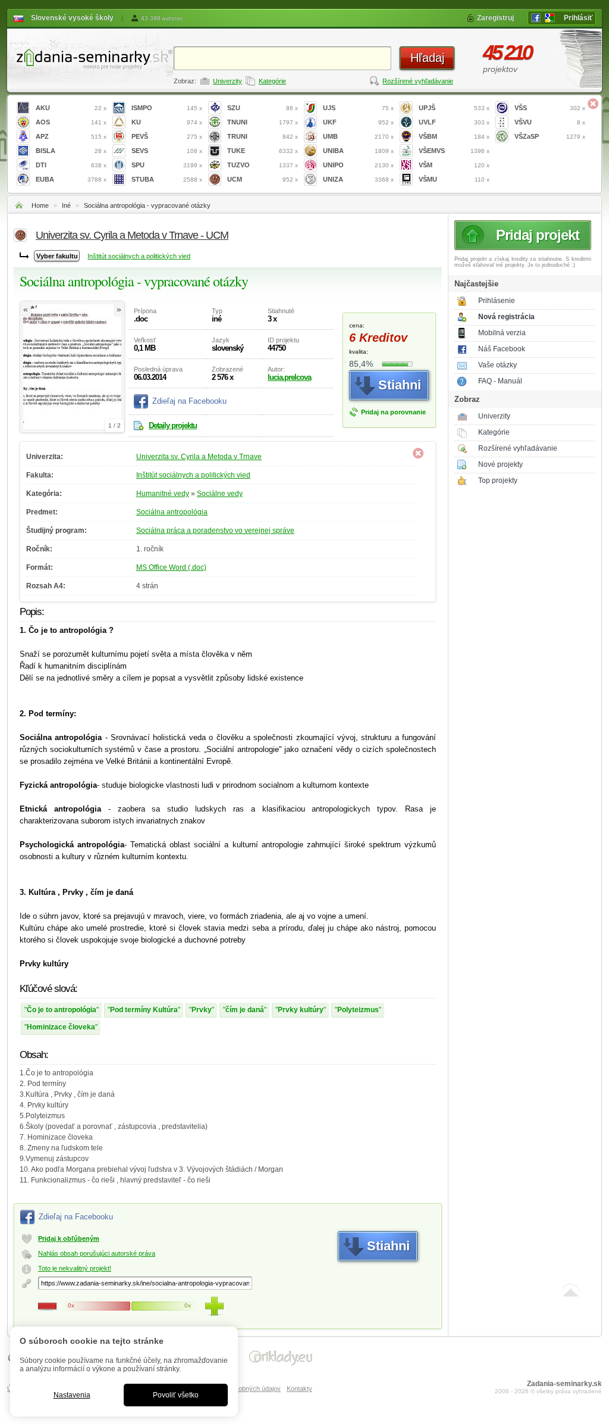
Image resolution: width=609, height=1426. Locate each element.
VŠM (454, 165)
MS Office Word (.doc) (171, 567)
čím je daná (244, 1010)
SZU (262, 107)
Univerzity (227, 81)
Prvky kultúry (301, 1010)
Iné (66, 205)
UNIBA (358, 150)
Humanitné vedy (162, 493)
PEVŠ (166, 136)
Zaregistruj (495, 18)
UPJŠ (454, 107)
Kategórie (272, 81)
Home (40, 205)
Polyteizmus (358, 1010)
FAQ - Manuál (500, 381)
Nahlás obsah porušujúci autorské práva (96, 1253)
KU (166, 122)
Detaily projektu (173, 425)
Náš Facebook (501, 349)
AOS (71, 122)
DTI (71, 165)
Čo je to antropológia (61, 1010)
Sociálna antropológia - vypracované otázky (147, 205)
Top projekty (497, 480)
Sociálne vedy (220, 493)
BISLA (71, 150)
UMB (358, 136)
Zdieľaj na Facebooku (189, 401)
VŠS (549, 107)
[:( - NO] (47, 1306)
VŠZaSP (549, 136)
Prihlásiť (578, 18)
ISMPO (166, 107)
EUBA (71, 179)
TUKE (262, 150)
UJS (358, 107)
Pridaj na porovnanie (393, 412)
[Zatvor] (593, 103)
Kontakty (299, 1388)
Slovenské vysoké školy (72, 18)
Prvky (202, 1010)
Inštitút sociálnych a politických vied (138, 256)
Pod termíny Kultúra (144, 1010)
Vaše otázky (497, 365)
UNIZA (358, 179)
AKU (71, 107)
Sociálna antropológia (172, 512)
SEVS (166, 150)
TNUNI (262, 122)
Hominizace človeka (61, 1027)
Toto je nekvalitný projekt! (74, 1268)
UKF (358, 122)
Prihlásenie (496, 301)
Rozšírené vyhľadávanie (417, 81)
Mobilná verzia (502, 333)
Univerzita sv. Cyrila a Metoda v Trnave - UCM (132, 235)
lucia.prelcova (289, 377)
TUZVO (262, 165)
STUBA (166, 179)
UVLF (454, 122)
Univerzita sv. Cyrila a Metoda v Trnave (199, 457)
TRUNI (262, 136)
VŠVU (549, 122)
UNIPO (358, 165)
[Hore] (570, 1293)
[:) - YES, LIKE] (214, 1306)
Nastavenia (72, 1395)
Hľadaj (427, 57)
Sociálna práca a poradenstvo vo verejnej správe (215, 530)
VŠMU (454, 179)
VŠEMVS (454, 150)
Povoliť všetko (176, 1395)
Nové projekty (500, 464)
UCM (262, 179)
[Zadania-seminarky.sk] (90, 57)
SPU (166, 165)
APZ (71, 136)
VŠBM (454, 136)
